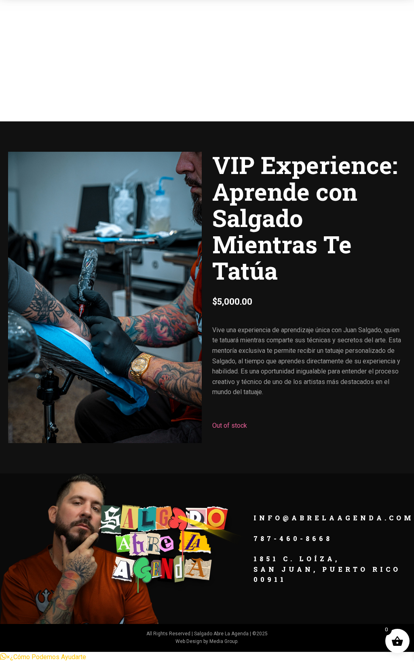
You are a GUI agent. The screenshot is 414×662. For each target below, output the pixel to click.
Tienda (260, 48)
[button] (43, 657)
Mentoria (202, 48)
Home (85, 48)
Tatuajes (138, 48)
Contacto (318, 48)
